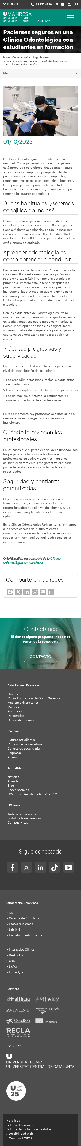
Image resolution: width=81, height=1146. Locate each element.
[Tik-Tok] (54, 867)
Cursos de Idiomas (21, 720)
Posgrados (15, 711)
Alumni (12, 757)
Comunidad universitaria (25, 744)
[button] (59, 4)
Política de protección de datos (28, 1129)
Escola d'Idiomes (21, 924)
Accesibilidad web (19, 1133)
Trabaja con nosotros (22, 814)
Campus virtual (18, 822)
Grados (13, 694)
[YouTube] (68, 867)
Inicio (6, 57)
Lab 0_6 (14, 929)
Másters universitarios (23, 702)
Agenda (13, 781)
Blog (11, 785)
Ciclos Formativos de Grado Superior (34, 698)
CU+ (12, 912)
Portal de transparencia (24, 818)
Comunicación (21, 57)
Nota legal (13, 1120)
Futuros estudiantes (22, 739)
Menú (7, 73)
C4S (12, 961)
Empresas (15, 753)
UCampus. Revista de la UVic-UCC (32, 794)
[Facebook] (12, 867)
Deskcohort (17, 955)
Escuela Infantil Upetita (25, 935)
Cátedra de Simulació (24, 918)
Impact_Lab (17, 972)
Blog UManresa (41, 57)
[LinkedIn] (40, 867)
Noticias (13, 777)
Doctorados (16, 715)
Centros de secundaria (24, 748)
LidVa (13, 966)
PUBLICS (12, 4)
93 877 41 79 (44, 4)
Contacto (40, 656)
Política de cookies (19, 1125)
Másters (13, 707)
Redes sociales (18, 790)
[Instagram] (26, 867)
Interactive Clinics (22, 949)
